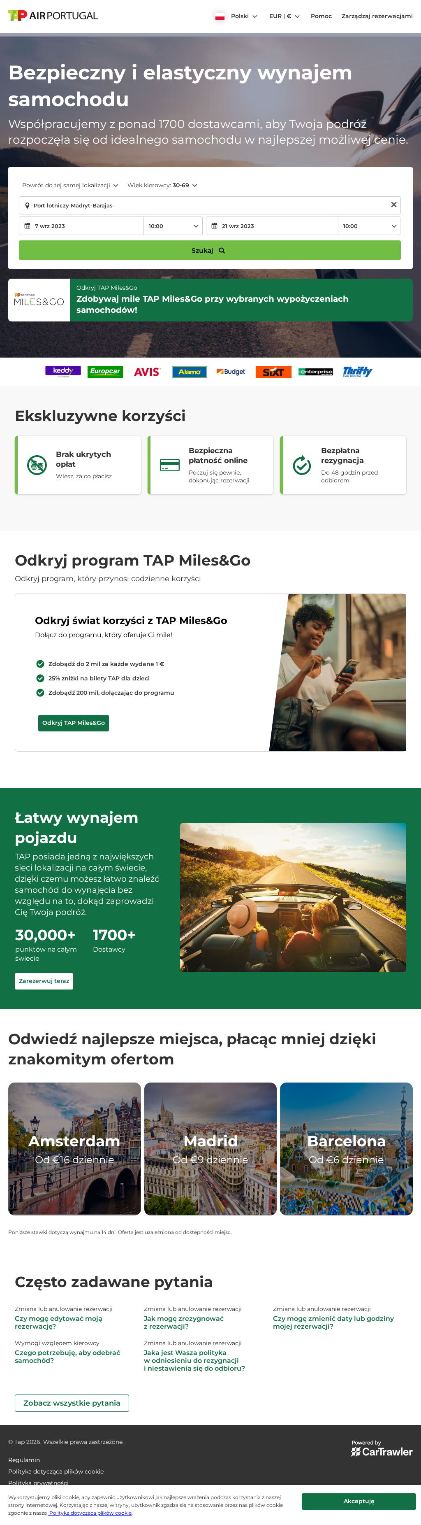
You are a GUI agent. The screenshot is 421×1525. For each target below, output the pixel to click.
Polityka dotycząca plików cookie (90, 1513)
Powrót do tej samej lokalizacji (66, 185)
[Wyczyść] (393, 205)
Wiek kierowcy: (158, 185)
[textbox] (210, 205)
